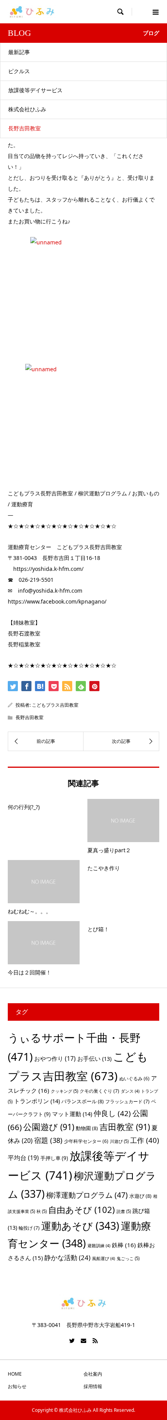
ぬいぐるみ (134, 1078)
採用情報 (93, 1386)
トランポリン (37, 1101)
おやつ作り (55, 1058)
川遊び (119, 1141)
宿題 (48, 1140)
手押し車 (54, 1158)
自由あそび (81, 1209)
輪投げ (29, 1228)
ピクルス (19, 71)
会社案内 (93, 1374)
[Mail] (83, 1340)
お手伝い (94, 1058)
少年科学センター (86, 1141)
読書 (124, 1211)
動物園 (87, 1128)
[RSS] (95, 1340)
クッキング (64, 1091)
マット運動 (72, 1114)
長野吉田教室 (24, 128)
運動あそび (80, 1226)
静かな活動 (67, 1257)
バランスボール (82, 1101)
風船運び (103, 1258)
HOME (15, 1374)
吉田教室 (124, 1126)
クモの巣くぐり (99, 1091)
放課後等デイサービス (35, 90)
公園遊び (48, 1126)
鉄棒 (124, 1245)
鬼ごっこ (128, 1258)
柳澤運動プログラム (87, 1195)
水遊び (140, 1195)
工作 (144, 1140)
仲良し (112, 1113)
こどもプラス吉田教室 (55, 705)
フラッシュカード (127, 1101)
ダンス (130, 1091)
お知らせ (17, 1386)
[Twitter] (72, 1340)
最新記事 (19, 52)
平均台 (23, 1157)
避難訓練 (98, 1245)
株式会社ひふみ (27, 109)
